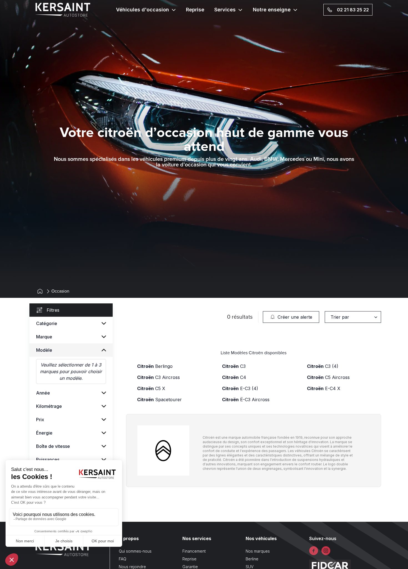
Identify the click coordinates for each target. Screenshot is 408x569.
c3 (234, 366)
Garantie (190, 566)
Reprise (195, 10)
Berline (252, 558)
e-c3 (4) (240, 388)
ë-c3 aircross (246, 399)
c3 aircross (158, 377)
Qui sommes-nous (135, 551)
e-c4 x (323, 388)
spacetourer (159, 399)
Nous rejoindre (132, 566)
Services (225, 10)
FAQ (122, 558)
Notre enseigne (272, 10)
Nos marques (258, 551)
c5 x (151, 388)
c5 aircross (328, 377)
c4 (234, 377)
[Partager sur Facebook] (313, 550)
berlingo (155, 366)
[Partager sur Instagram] (326, 550)
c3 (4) (322, 366)
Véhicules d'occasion (142, 10)
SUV (249, 566)
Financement (194, 551)
